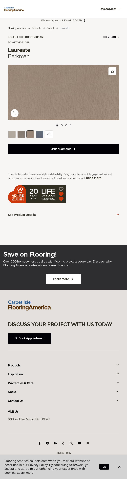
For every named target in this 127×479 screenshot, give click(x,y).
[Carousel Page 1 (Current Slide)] (57, 125)
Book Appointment (32, 338)
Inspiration (15, 374)
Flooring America (17, 28)
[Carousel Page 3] (66, 125)
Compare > (111, 37)
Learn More (61, 279)
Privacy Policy (63, 453)
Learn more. (25, 472)
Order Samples (61, 149)
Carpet (50, 28)
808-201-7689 (108, 9)
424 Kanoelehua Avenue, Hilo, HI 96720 (29, 419)
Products (36, 28)
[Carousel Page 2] (62, 125)
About (12, 392)
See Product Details (22, 214)
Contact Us (15, 401)
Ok (104, 466)
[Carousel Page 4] (70, 125)
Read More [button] (93, 178)
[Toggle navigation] (119, 9)
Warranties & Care (20, 383)
